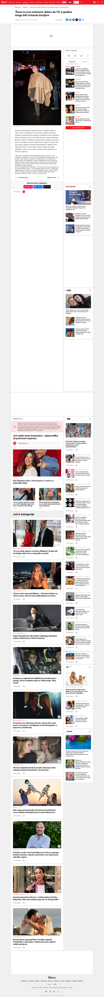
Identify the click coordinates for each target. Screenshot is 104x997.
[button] (59, 19)
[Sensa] (49, 984)
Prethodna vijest (23, 177)
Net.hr (14, 478)
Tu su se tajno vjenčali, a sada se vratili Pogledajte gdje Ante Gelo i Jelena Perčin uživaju (23, 504)
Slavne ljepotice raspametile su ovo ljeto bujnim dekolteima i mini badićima (49, 504)
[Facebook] (69, 56)
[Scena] (55, 984)
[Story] (4, 2)
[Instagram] (75, 56)
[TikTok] (81, 56)
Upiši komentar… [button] (23, 443)
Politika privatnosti (63, 987)
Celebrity (25, 7)
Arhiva (70, 987)
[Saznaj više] (89, 186)
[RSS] (88, 56)
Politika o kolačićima (43, 987)
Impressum (34, 987)
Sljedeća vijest (51, 177)
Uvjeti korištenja (53, 987)
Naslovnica (18, 7)
